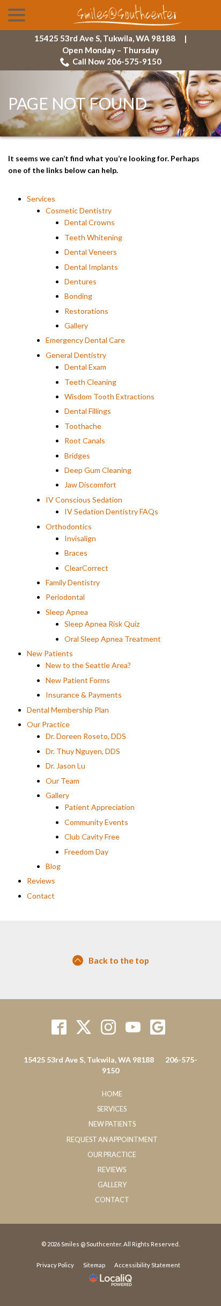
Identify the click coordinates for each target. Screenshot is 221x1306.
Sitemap (94, 1264)
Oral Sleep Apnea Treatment (112, 638)
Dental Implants (91, 266)
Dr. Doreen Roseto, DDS (86, 736)
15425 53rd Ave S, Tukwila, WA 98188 (104, 38)
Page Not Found (77, 103)
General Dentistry (76, 355)
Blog (53, 866)
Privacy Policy (55, 1264)
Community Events (96, 822)
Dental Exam (85, 366)
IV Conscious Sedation (84, 499)
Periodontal (65, 596)
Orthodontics (69, 526)
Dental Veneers (90, 251)
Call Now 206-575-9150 (116, 61)
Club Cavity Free (92, 836)
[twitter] (83, 1026)
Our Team (62, 780)
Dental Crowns (89, 222)
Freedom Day (86, 851)
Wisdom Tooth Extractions (109, 396)
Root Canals (84, 440)
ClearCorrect (86, 567)
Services (41, 198)
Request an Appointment (112, 1140)
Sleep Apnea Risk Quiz (101, 623)
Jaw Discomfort (90, 484)
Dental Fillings (87, 410)
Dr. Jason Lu (65, 765)
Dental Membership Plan (68, 709)
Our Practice (48, 724)
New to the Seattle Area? (88, 665)
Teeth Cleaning (90, 381)
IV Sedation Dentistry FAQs (111, 511)
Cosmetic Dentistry (79, 210)
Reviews (41, 880)
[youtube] (133, 1026)
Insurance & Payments (84, 694)
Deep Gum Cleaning (97, 470)
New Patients (50, 653)
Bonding (78, 295)
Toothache (82, 425)
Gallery (76, 325)
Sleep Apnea (67, 611)
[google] (158, 1026)
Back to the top (119, 960)
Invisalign (80, 538)
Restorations (86, 310)
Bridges (77, 455)
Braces (75, 552)
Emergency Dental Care (85, 340)
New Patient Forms (78, 680)
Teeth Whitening (93, 237)
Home (112, 1094)
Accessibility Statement (147, 1264)
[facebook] (59, 1026)
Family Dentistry (73, 582)
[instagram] (108, 1026)
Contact (41, 895)
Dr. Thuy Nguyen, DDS (83, 751)
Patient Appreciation (99, 807)
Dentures (80, 281)
